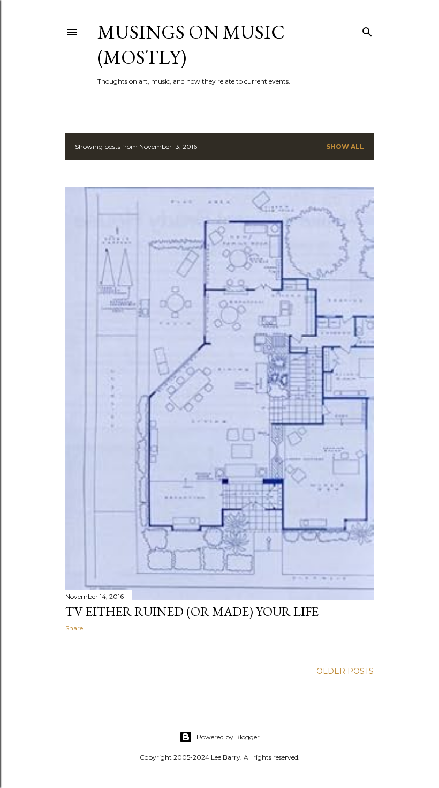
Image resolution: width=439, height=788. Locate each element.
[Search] (367, 29)
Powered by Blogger (228, 737)
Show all (345, 147)
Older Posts (345, 671)
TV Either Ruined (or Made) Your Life (192, 611)
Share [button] (74, 628)
